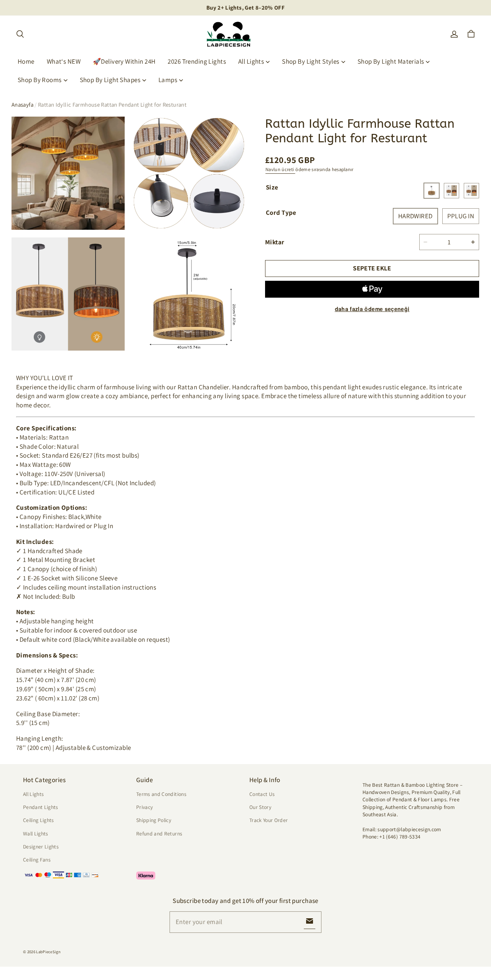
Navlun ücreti (280, 169)
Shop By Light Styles (310, 61)
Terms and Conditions (161, 794)
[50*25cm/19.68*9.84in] (451, 190)
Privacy (144, 807)
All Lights (251, 61)
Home (26, 61)
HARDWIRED (415, 216)
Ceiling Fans (37, 859)
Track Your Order (268, 820)
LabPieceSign (48, 951)
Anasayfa (22, 104)
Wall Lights (35, 833)
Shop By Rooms (40, 80)
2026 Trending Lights (197, 61)
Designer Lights (41, 846)
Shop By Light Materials (391, 61)
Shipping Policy (153, 820)
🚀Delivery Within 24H (124, 61)
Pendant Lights (40, 807)
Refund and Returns (159, 833)
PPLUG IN (460, 216)
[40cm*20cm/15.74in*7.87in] (431, 190)
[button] (20, 34)
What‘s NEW (64, 61)
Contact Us (262, 794)
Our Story (260, 807)
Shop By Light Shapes (110, 80)
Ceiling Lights (38, 820)
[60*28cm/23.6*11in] (471, 190)
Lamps (167, 80)
